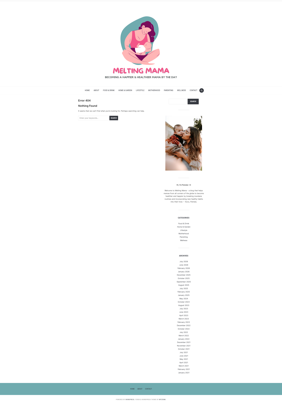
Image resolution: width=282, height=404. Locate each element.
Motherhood (154, 90)
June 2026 (183, 265)
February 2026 (184, 268)
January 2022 (183, 339)
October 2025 (184, 278)
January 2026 (183, 272)
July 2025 (184, 288)
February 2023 (184, 322)
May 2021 (184, 359)
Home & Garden (125, 90)
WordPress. (130, 399)
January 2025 (183, 295)
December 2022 (183, 325)
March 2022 (184, 335)
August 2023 (183, 305)
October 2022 (184, 329)
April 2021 (183, 362)
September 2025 (184, 282)
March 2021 (184, 366)
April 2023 (183, 315)
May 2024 (183, 298)
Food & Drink (109, 90)
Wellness (181, 90)
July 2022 (184, 332)
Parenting (168, 90)
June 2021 (183, 356)
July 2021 (184, 352)
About (96, 90)
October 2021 (183, 349)
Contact (193, 90)
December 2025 (183, 275)
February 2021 (184, 369)
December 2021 (183, 342)
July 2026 (184, 261)
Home (87, 90)
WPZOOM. (162, 399)
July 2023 (184, 308)
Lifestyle (140, 90)
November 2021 (183, 346)
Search (193, 101)
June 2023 (183, 312)
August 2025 (183, 285)
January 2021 (183, 373)
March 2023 (184, 319)
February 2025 (184, 292)
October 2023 (184, 302)
